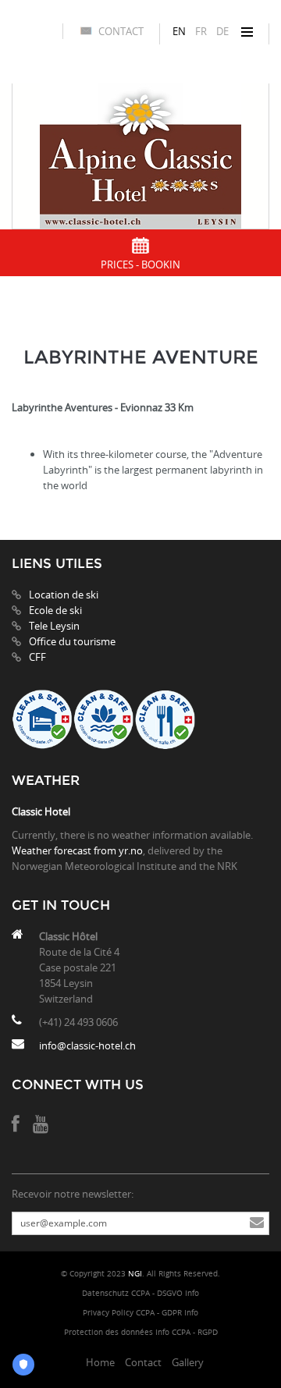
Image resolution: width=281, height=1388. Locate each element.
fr (201, 31)
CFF (37, 657)
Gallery (188, 1362)
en (179, 31)
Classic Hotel (41, 811)
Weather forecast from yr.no (77, 850)
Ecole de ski (55, 610)
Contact (121, 31)
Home (100, 1362)
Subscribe (256, 1223)
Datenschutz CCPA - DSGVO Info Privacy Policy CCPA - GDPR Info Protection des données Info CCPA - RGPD (141, 1312)
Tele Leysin (54, 626)
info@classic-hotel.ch (87, 1045)
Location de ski (63, 595)
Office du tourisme (72, 641)
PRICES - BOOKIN (140, 264)
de (222, 31)
